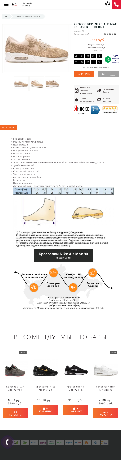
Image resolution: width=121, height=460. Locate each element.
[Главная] (6, 16)
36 (76, 56)
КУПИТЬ (85, 74)
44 (93, 62)
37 (82, 56)
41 (76, 62)
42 (82, 62)
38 (88, 56)
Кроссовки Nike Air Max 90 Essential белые (106, 389)
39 (93, 56)
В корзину (110, 74)
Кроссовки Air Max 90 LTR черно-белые (76, 389)
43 (88, 62)
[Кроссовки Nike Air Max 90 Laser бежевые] (21, 83)
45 (99, 62)
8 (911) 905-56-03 (116, 4)
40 (99, 56)
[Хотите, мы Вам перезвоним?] (7, 442)
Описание (8, 127)
